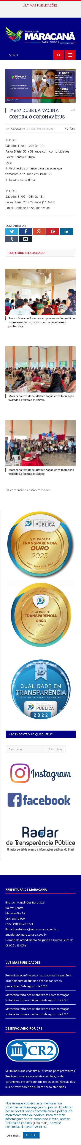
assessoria (35, 1076)
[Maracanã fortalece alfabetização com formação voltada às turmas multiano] (40, 369)
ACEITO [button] (31, 1135)
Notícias (70, 128)
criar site (31, 1071)
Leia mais (40, 1123)
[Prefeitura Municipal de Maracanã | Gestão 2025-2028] (40, 34)
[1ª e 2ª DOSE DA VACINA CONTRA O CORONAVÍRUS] (40, 86)
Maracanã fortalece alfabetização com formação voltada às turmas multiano (41, 10)
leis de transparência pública (24, 1087)
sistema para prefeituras (58, 1071)
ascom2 (16, 128)
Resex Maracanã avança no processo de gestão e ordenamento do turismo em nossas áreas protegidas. (41, 322)
